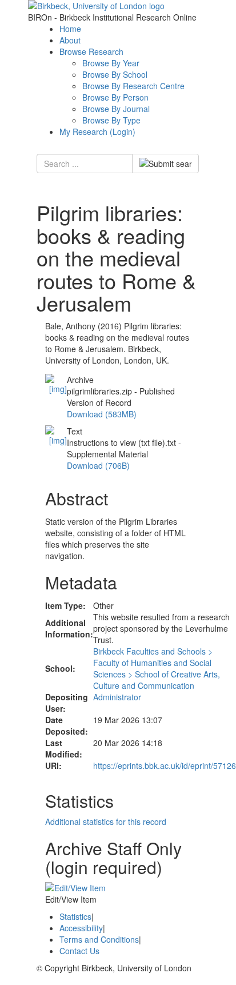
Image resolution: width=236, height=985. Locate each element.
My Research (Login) (97, 131)
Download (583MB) (102, 414)
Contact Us (79, 950)
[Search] (165, 163)
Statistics (75, 916)
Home (70, 28)
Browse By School (114, 74)
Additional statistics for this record (105, 821)
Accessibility (81, 928)
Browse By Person (115, 97)
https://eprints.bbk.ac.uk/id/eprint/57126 (164, 765)
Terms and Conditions (99, 939)
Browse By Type (111, 120)
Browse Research (91, 51)
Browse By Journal (116, 108)
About (70, 40)
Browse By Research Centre (133, 85)
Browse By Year (110, 63)
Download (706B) (98, 465)
